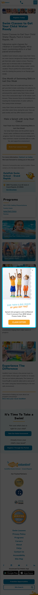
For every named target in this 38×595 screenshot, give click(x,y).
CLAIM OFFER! (19, 322)
